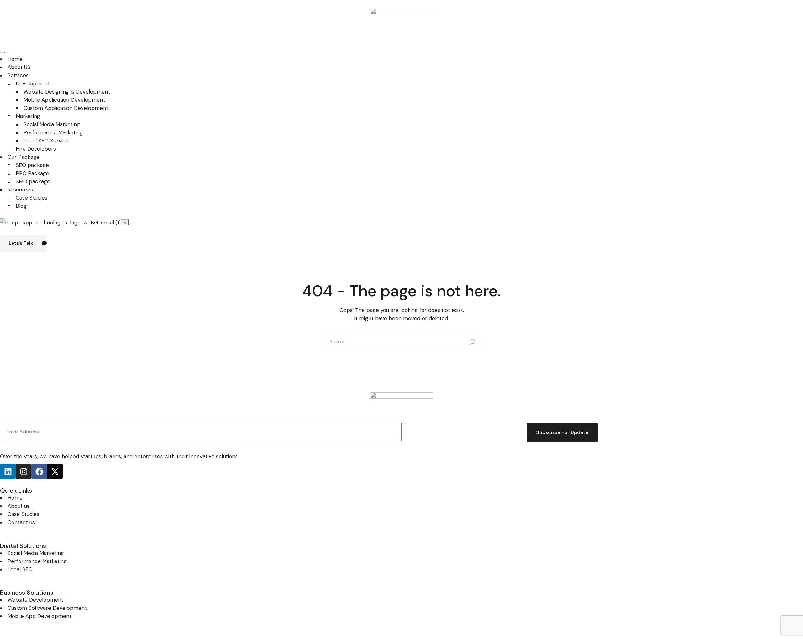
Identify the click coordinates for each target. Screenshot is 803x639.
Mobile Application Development (64, 99)
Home (15, 59)
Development (33, 83)
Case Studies (31, 197)
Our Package (24, 156)
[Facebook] (39, 471)
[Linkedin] (8, 471)
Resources (20, 189)
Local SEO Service (46, 140)
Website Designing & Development (67, 91)
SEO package (32, 165)
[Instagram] (23, 471)
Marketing (28, 116)
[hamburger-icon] (2, 52)
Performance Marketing (53, 132)
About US (19, 67)
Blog (21, 205)
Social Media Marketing (52, 124)
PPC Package (32, 173)
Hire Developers (36, 148)
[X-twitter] (55, 471)
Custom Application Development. (66, 108)
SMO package (33, 181)
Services (18, 75)
